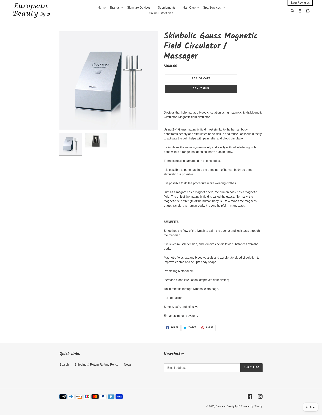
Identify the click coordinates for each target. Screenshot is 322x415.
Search (64, 364)
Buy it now (201, 89)
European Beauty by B (228, 406)
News (128, 364)
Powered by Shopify (252, 406)
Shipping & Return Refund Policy (96, 364)
